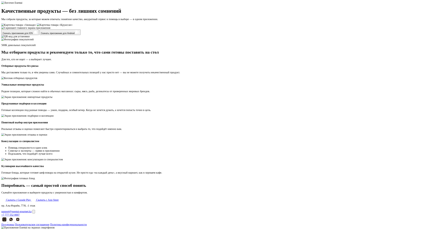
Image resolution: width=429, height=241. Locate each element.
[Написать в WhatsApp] (11, 221)
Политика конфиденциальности (68, 224)
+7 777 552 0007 (10, 214)
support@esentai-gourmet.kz (16, 211)
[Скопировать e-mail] (33, 211)
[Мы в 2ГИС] (4, 221)
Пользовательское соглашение (32, 224)
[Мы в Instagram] (18, 221)
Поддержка (7, 224)
